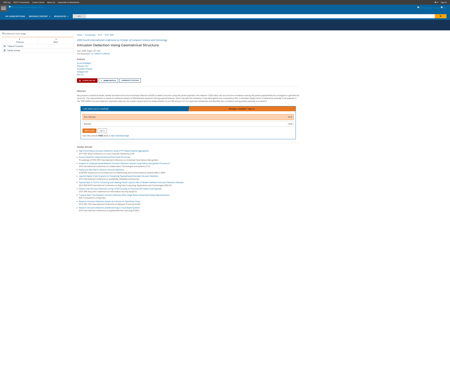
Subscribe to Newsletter (68, 2)
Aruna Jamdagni (84, 63)
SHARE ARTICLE (109, 80)
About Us (51, 2)
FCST (100, 35)
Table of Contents (15, 46)
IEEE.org (6, 2)
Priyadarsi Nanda (84, 69)
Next (56, 42)
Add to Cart (89, 131)
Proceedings (90, 35)
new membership (119, 135)
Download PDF (88, 80)
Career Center (38, 2)
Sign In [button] (444, 2)
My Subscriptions (15, 16)
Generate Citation (130, 80)
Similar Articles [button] (13, 50)
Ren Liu (80, 74)
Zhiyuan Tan (82, 66)
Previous (20, 42)
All (79, 16)
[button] (436, 2)
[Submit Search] (440, 16)
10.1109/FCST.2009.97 (100, 53)
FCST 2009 (109, 35)
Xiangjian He (82, 71)
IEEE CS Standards (21, 2)
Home (79, 35)
